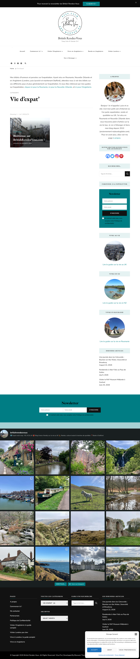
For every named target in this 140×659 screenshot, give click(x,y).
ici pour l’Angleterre (83, 87)
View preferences (127, 650)
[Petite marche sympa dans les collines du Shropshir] (88, 493)
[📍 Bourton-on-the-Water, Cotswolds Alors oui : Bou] (52, 457)
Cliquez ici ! (91, 4)
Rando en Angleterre (95, 51)
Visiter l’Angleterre (54, 51)
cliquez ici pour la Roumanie (36, 87)
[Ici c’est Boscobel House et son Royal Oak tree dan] (17, 564)
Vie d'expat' (17, 132)
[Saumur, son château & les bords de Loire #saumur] (123, 564)
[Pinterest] (121, 156)
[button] (136, 634)
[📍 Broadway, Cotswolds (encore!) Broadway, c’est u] (17, 457)
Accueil (22, 51)
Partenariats (14, 616)
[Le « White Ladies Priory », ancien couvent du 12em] (123, 528)
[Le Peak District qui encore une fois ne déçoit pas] (17, 528)
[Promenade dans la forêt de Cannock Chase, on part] (52, 493)
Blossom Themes (80, 655)
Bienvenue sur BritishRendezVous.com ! (29, 138)
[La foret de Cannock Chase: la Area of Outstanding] (123, 493)
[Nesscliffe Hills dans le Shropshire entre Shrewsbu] (88, 457)
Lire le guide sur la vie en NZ (115, 303)
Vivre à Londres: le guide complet (22, 637)
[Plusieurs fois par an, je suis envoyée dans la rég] (52, 564)
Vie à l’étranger (69, 58)
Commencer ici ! (35, 51)
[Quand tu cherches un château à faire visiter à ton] (88, 564)
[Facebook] (108, 156)
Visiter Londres (113, 51)
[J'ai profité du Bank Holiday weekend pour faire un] (123, 457)
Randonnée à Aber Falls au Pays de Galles (112, 371)
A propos (13, 602)
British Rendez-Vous (70, 38)
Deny (109, 650)
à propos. (117, 138)
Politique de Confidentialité (106, 655)
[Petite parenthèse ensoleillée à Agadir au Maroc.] (17, 493)
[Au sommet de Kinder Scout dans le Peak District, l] (88, 528)
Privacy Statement (120, 655)
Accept (94, 650)
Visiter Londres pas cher (19, 632)
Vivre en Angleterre (75, 51)
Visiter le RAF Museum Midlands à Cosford (112, 380)
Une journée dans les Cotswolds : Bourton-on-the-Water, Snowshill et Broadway (113, 359)
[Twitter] (112, 156)
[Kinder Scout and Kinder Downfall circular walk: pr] (52, 528)
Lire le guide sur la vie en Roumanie (114, 341)
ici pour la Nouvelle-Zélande (60, 87)
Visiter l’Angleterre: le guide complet (20, 626)
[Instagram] (117, 156)
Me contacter (15, 611)
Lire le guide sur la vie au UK (115, 264)
